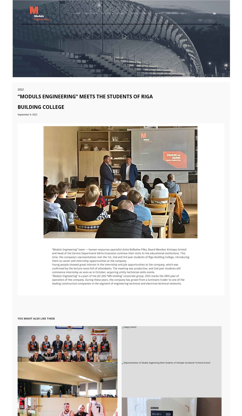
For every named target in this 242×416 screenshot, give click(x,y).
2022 (21, 89)
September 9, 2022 (27, 114)
